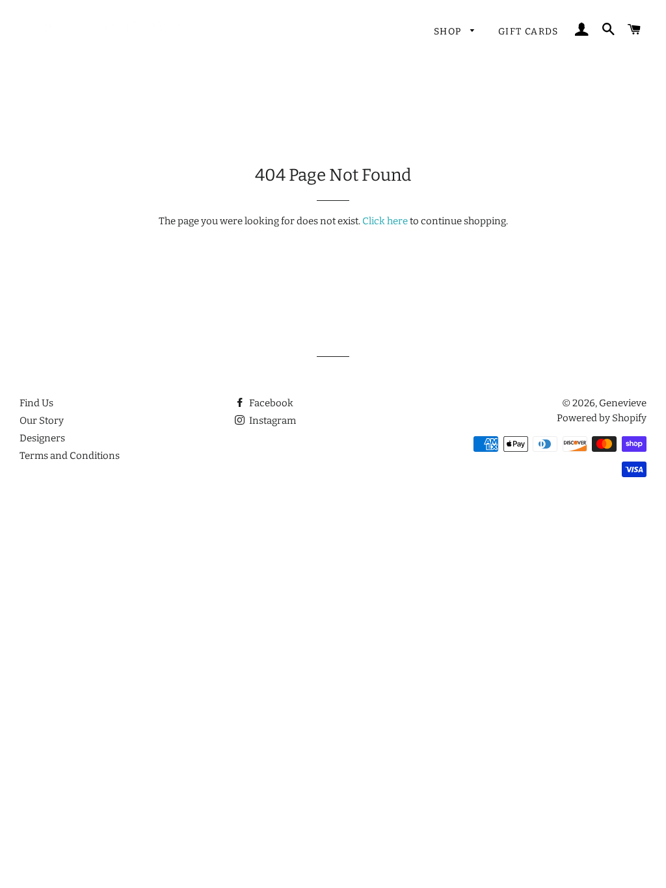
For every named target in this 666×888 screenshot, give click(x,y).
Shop (449, 31)
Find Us (36, 403)
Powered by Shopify (601, 418)
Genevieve (622, 403)
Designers (42, 438)
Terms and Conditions (70, 456)
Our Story (42, 420)
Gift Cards (528, 31)
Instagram (271, 420)
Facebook (270, 403)
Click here (385, 221)
